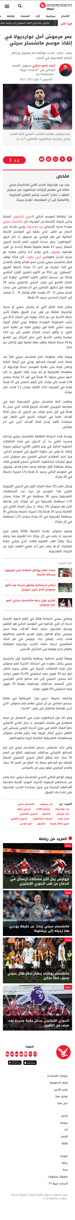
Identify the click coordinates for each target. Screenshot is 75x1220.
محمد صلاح (63, 818)
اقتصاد (25, 16)
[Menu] (7, 6)
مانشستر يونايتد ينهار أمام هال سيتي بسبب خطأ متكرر (38, 975)
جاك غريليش (62, 813)
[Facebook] (35, 1054)
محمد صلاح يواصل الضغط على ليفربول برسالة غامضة (30, 572)
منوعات (64, 1156)
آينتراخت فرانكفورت (42, 818)
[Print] (41, 159)
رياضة (44, 838)
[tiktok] (11, 1054)
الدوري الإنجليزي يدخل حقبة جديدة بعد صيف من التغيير (38, 1022)
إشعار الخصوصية (59, 1083)
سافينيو (46, 813)
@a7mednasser (44, 74)
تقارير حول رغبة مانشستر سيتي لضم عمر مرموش (30, 602)
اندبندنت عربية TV (58, 1184)
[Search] (20, 6)
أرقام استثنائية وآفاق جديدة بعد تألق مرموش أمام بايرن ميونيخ (30, 587)
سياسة (51, 16)
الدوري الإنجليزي (28, 813)
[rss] (7, 1054)
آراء (37, 16)
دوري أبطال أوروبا (59, 823)
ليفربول (55, 252)
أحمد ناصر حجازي (43, 65)
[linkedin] (16, 1054)
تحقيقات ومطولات (58, 1177)
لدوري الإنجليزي (23, 216)
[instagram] (25, 1054)
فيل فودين (26, 823)
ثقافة (11, 16)
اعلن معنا (63, 1103)
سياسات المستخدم (57, 1076)
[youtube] (21, 1054)
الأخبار (65, 16)
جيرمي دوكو (24, 809)
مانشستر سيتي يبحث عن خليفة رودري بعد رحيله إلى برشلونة (39, 928)
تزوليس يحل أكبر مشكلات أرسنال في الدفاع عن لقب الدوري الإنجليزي (39, 881)
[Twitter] (30, 1054)
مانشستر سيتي (12, 221)
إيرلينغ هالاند (43, 809)
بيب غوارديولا (35, 226)
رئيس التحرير (61, 1090)
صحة (65, 1170)
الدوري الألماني (19, 818)
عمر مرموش (46, 804)
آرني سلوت (34, 257)
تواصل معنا (61, 1097)
